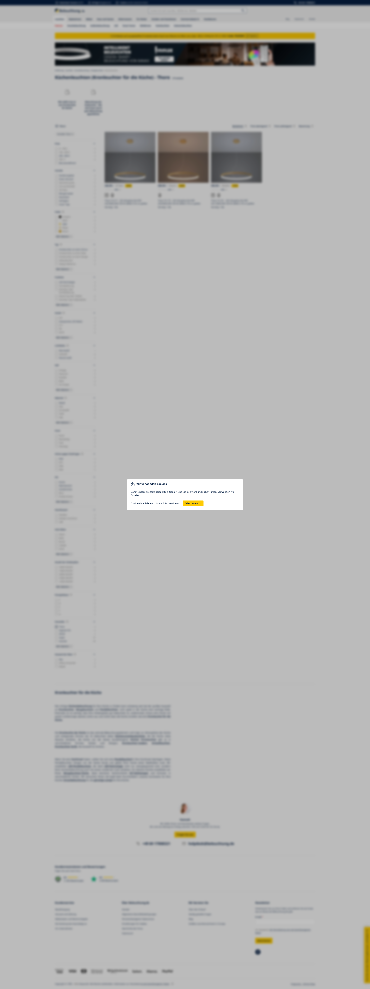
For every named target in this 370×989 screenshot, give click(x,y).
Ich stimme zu (193, 503)
